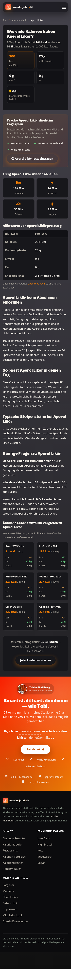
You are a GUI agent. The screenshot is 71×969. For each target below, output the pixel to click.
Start (5, 20)
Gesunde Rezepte (14, 838)
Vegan (41, 863)
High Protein (45, 844)
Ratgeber (8, 885)
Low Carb (43, 838)
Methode (8, 891)
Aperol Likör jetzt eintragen (33, 159)
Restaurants (10, 850)
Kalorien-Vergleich (14, 856)
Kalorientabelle (19, 20)
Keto (40, 850)
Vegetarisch (44, 856)
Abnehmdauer (12, 869)
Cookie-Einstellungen (16, 921)
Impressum (10, 909)
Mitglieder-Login (13, 915)
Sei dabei (33, 749)
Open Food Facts (36, 283)
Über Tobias (10, 897)
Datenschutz (10, 903)
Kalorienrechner (13, 863)
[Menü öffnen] (63, 7)
